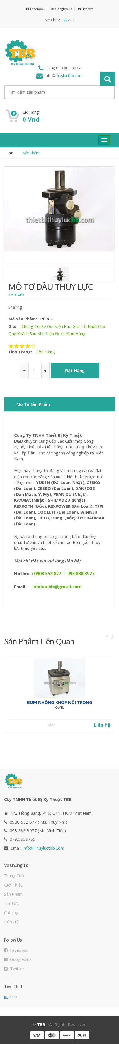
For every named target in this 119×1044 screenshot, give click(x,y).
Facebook (37, 9)
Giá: (12, 326)
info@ (43, 848)
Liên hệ (102, 725)
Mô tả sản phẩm (33, 404)
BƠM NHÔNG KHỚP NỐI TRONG (59, 702)
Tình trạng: (20, 351)
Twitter (87, 9)
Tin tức (11, 903)
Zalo (70, 20)
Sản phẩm (31, 153)
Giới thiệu (13, 885)
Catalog (11, 912)
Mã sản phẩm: (22, 319)
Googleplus (62, 9)
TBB (41, 1024)
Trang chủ (14, 875)
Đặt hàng (75, 370)
